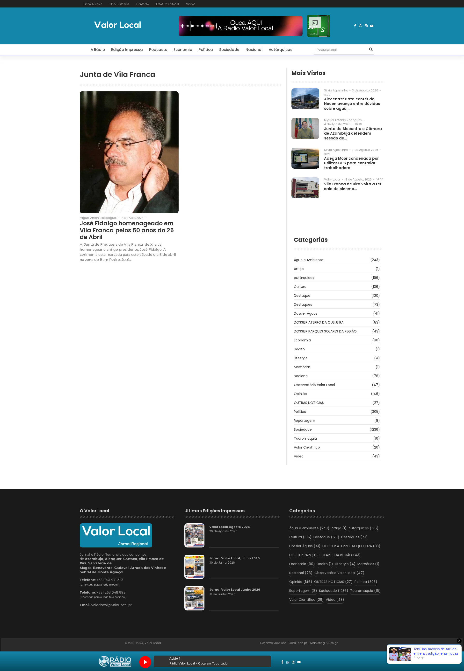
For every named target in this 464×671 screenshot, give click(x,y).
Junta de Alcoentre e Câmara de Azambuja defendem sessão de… (353, 133)
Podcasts (158, 49)
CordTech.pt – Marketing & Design (314, 643)
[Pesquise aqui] (370, 49)
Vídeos (190, 4)
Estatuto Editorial (167, 4)
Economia (183, 49)
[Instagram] (366, 26)
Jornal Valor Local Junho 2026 (234, 590)
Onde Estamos (119, 4)
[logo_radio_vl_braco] (114, 661)
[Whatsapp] (360, 26)
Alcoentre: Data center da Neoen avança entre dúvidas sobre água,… (352, 104)
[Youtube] (371, 26)
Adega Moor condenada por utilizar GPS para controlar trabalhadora (351, 163)
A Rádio (98, 49)
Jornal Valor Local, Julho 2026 (234, 558)
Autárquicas (280, 49)
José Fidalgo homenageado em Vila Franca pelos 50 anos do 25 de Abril (127, 230)
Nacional (254, 49)
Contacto (142, 4)
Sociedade (229, 49)
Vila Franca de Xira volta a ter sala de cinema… (352, 186)
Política (206, 49)
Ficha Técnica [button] (92, 4)
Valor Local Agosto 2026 (229, 527)
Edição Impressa (127, 49)
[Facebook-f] (355, 26)
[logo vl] (117, 25)
